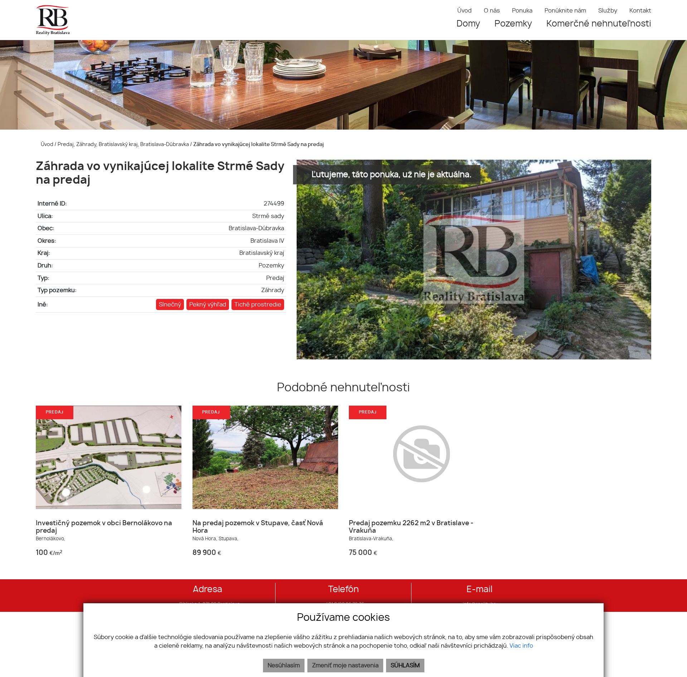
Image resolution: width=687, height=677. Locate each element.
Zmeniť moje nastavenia (345, 665)
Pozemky (513, 24)
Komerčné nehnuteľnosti (598, 24)
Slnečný (170, 305)
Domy (468, 24)
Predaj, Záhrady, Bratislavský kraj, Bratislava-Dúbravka (124, 144)
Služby (607, 11)
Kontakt (640, 11)
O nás (492, 11)
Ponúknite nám (565, 11)
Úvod (464, 11)
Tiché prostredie (257, 305)
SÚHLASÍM (405, 665)
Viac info (521, 646)
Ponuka (522, 11)
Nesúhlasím (284, 665)
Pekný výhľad (207, 305)
